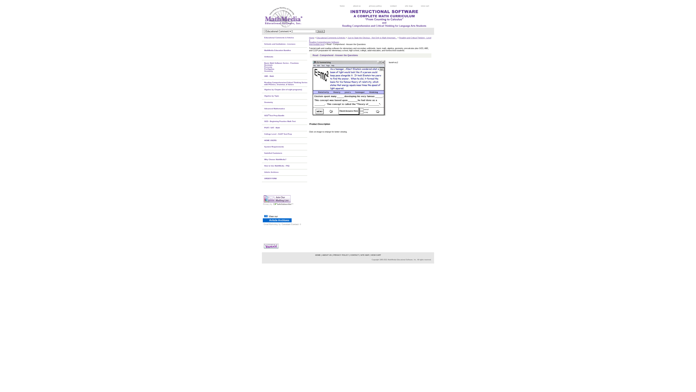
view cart (425, 6)
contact (393, 6)
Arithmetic (268, 57)
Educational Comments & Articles (330, 38)
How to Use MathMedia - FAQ (276, 166)
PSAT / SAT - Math (272, 128)
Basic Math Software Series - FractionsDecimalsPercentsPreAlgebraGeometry (281, 67)
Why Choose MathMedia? (275, 159)
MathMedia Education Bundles (277, 50)
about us (357, 6)
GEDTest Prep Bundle (274, 115)
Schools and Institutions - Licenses (279, 44)
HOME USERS (270, 140)
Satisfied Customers (273, 153)
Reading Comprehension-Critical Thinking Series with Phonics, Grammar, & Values (285, 83)
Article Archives (271, 172)
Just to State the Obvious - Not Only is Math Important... (372, 38)
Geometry (268, 102)
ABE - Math (269, 76)
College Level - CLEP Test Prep (278, 134)
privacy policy (375, 6)
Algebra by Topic (271, 96)
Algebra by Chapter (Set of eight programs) (283, 90)
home (342, 6)
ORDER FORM (270, 178)
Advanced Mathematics (274, 109)
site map (409, 6)
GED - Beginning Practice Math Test (280, 121)
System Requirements (274, 147)
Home (311, 38)
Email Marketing (271, 224)
